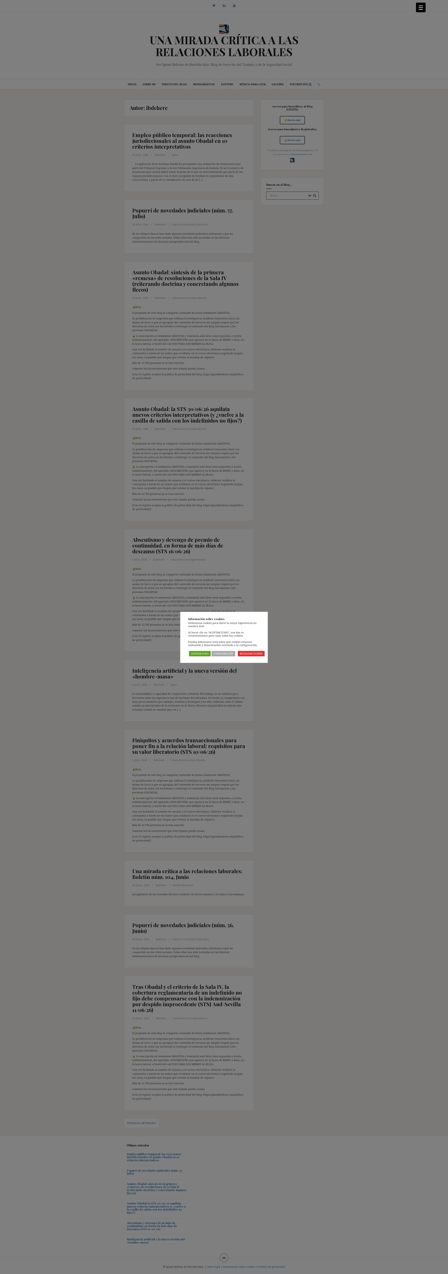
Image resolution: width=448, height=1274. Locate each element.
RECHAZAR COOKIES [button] (251, 653)
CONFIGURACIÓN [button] (223, 653)
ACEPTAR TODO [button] (200, 653)
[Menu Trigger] (421, 7)
